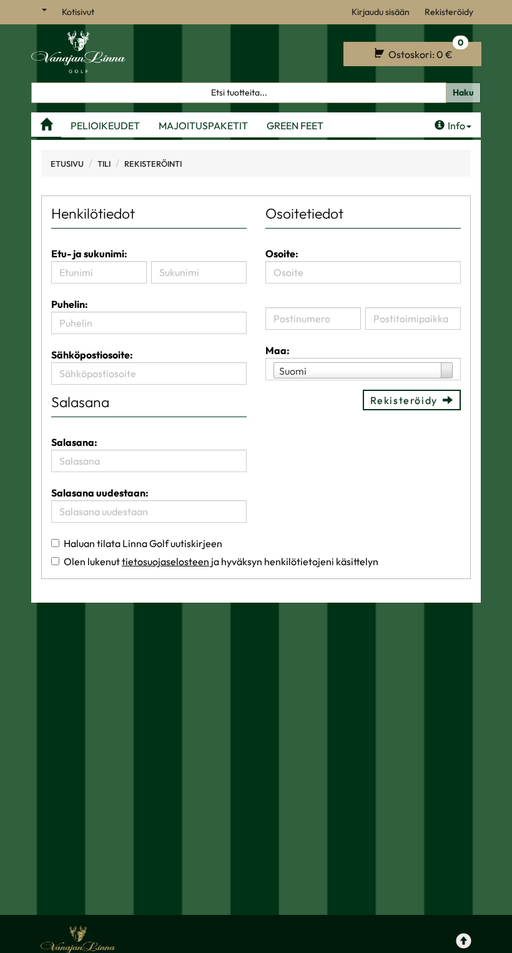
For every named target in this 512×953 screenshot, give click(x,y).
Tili (104, 164)
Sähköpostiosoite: (92, 354)
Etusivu (67, 164)
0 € (424, 51)
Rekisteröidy (449, 11)
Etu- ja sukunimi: (89, 253)
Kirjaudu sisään (381, 11)
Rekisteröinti (153, 164)
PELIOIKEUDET (105, 125)
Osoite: (281, 253)
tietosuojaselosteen (165, 561)
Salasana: (74, 442)
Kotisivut (78, 11)
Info (456, 125)
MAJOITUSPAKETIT (203, 125)
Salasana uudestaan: (100, 492)
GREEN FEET (295, 125)
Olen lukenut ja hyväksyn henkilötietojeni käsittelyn (221, 561)
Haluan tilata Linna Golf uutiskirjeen (143, 543)
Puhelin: (69, 304)
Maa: (277, 350)
